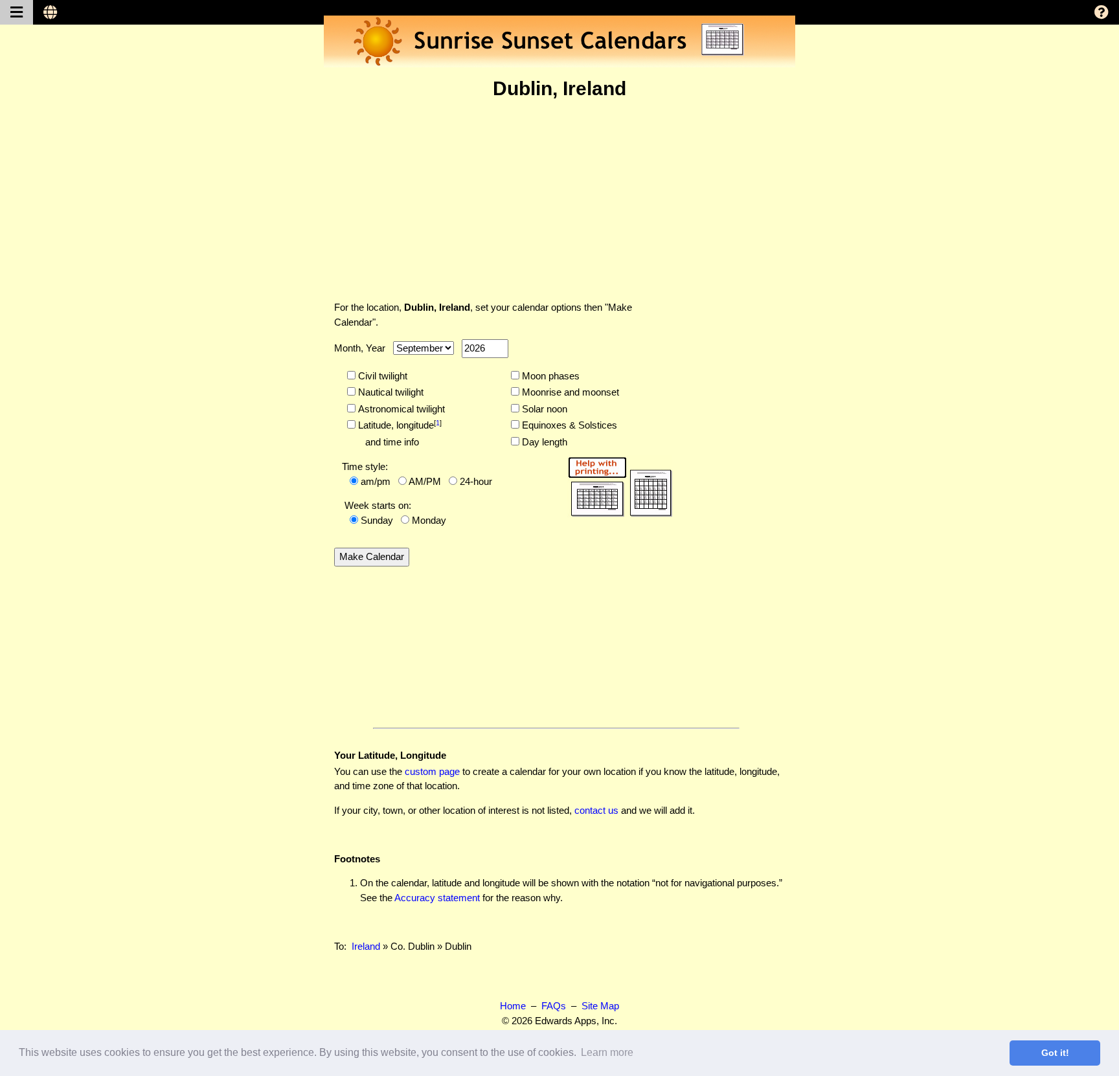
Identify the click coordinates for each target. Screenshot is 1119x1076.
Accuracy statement (437, 897)
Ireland (366, 946)
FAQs (553, 1005)
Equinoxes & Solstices (568, 425)
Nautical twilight (390, 392)
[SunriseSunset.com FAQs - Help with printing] (616, 484)
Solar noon (543, 408)
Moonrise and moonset (569, 392)
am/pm (375, 481)
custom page (432, 771)
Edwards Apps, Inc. (576, 1020)
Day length (543, 441)
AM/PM (425, 481)
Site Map (600, 1005)
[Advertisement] (559, 200)
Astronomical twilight (400, 408)
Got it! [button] (1055, 1053)
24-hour (476, 481)
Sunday (377, 520)
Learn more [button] (607, 1052)
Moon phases (549, 375)
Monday (429, 520)
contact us (596, 810)
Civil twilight (381, 375)
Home (513, 1005)
